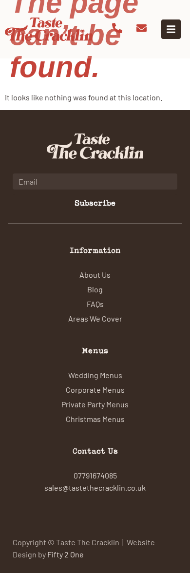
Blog (95, 289)
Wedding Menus (95, 375)
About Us (95, 274)
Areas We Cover (95, 318)
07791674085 (95, 475)
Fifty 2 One (65, 554)
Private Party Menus (95, 404)
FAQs (95, 303)
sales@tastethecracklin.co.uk (95, 487)
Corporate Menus (95, 389)
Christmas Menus (95, 418)
